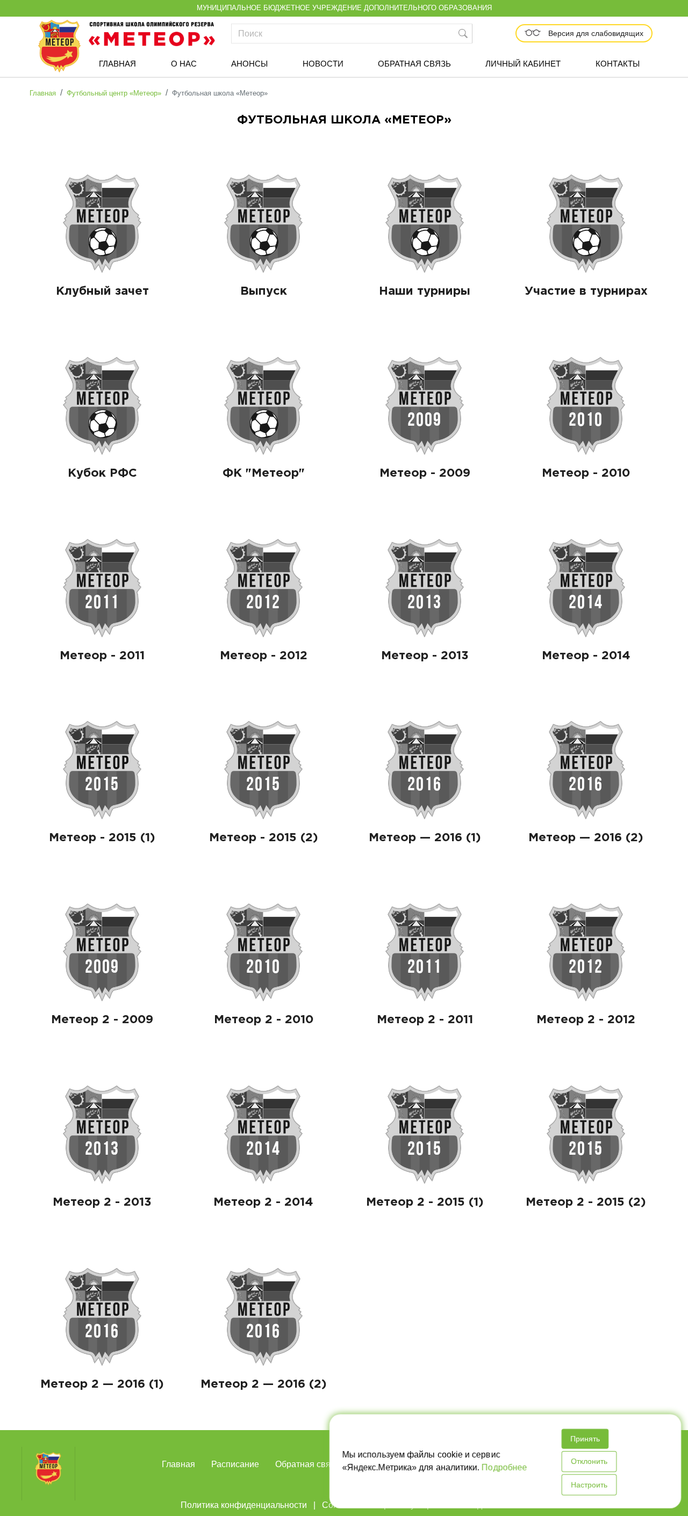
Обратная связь (414, 63)
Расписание (235, 1464)
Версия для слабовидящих (594, 33)
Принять (584, 1439)
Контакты (618, 63)
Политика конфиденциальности (244, 1505)
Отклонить (588, 1461)
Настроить (588, 1485)
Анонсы (249, 63)
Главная (117, 63)
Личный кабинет (523, 63)
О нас (184, 63)
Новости (323, 63)
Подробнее (504, 1467)
